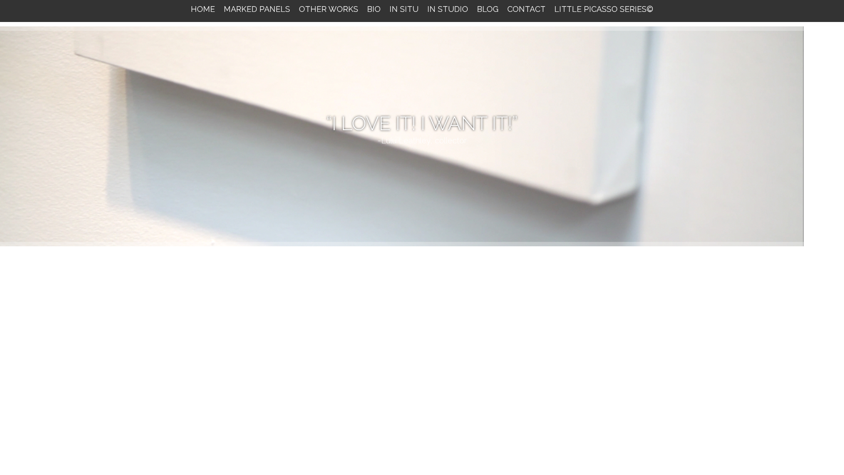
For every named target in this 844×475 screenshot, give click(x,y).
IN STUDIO (447, 9)
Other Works (328, 9)
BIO (374, 9)
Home (203, 9)
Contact (526, 9)
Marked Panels (257, 9)
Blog (487, 9)
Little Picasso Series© (603, 9)
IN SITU (403, 9)
